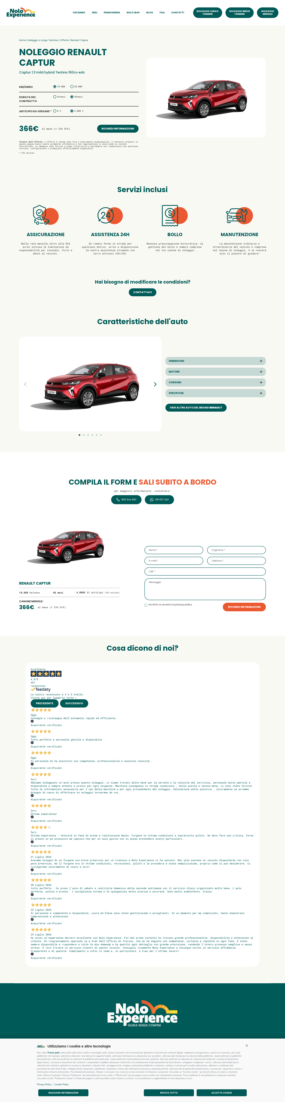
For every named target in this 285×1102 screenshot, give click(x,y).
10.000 (61, 86)
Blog (149, 12)
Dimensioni (176, 361)
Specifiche (176, 393)
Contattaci (142, 292)
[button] (246, 1045)
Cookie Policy (62, 1084)
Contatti (177, 12)
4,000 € (78, 110)
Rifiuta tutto (169, 1092)
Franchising (112, 12)
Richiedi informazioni (118, 128)
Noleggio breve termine (239, 13)
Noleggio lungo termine (208, 13)
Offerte (64, 40)
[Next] (155, 384)
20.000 (78, 86)
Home (22, 40)
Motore (174, 371)
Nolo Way (133, 12)
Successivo (74, 703)
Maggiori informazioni (63, 1092)
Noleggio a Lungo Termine (43, 40)
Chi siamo (79, 12)
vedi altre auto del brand (196, 407)
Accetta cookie (221, 1092)
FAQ (162, 12)
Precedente (44, 703)
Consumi (175, 382)
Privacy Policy (44, 1084)
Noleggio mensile (267, 13)
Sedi (94, 12)
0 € (59, 110)
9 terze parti (54, 1052)
